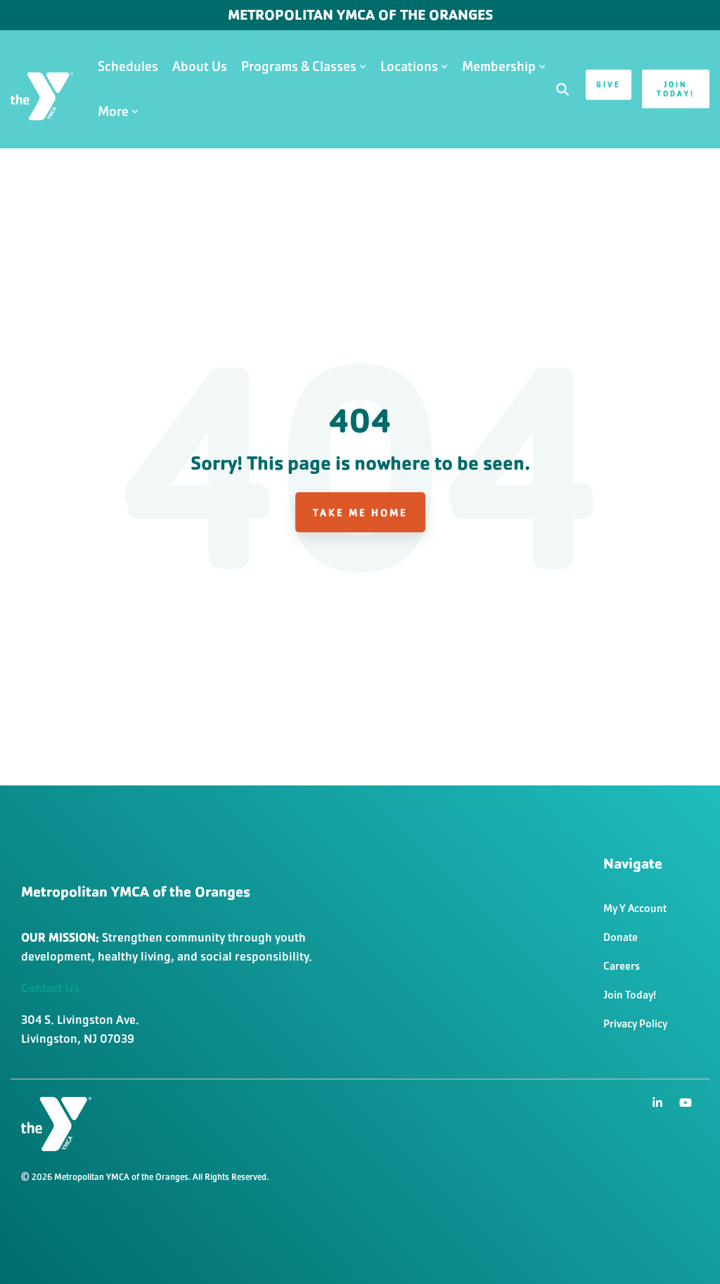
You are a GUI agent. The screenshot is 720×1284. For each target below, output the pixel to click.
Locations (409, 66)
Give (608, 84)
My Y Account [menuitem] (635, 908)
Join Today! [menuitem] (629, 994)
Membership (499, 66)
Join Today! (676, 88)
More (113, 111)
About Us (199, 66)
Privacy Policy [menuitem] (635, 1023)
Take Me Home (360, 512)
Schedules (128, 66)
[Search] (562, 89)
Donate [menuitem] (620, 937)
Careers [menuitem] (621, 965)
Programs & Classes (298, 66)
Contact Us (50, 988)
